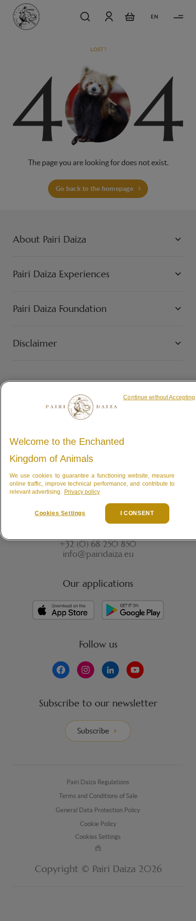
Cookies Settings (60, 513)
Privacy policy (82, 492)
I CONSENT (137, 513)
